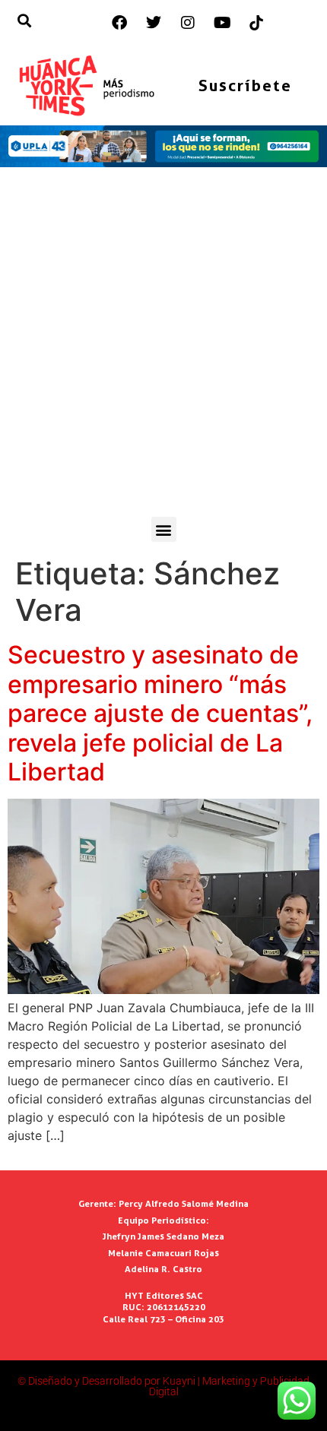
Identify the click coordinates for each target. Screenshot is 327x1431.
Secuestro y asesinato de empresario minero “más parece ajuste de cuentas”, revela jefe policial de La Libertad (160, 713)
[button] (163, 529)
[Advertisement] (163, 345)
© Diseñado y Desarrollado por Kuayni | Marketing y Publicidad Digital (163, 1386)
